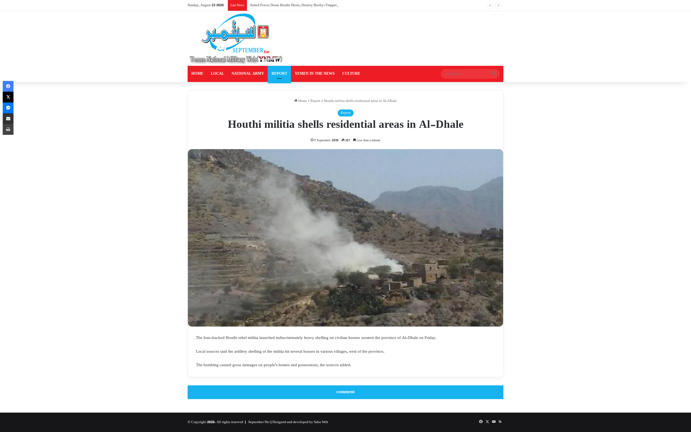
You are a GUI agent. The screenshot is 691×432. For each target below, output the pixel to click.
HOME (197, 74)
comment (345, 392)
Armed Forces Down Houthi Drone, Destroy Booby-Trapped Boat (298, 5)
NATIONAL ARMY (248, 74)
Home (302, 101)
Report (315, 101)
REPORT (279, 74)
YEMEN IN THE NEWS (315, 74)
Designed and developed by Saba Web (300, 422)
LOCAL (217, 74)
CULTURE (351, 74)
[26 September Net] (236, 38)
